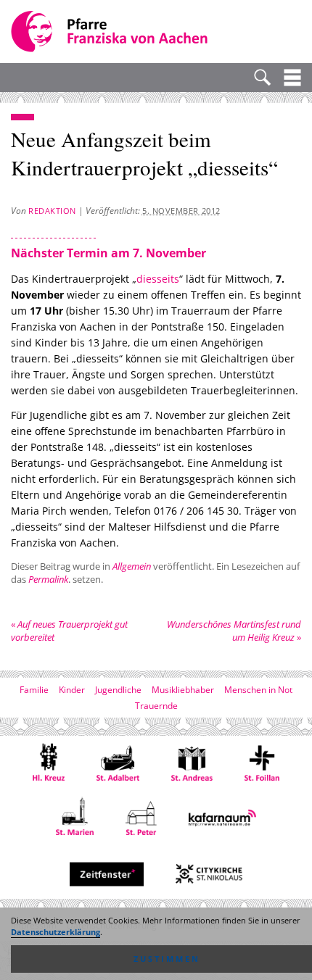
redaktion (52, 210)
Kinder (72, 690)
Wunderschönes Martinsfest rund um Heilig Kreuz (234, 631)
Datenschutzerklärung (55, 932)
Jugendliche (118, 690)
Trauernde (156, 705)
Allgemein (131, 566)
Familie (34, 690)
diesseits (157, 279)
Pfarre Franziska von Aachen (110, 31)
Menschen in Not (258, 690)
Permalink (48, 579)
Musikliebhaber (183, 690)
